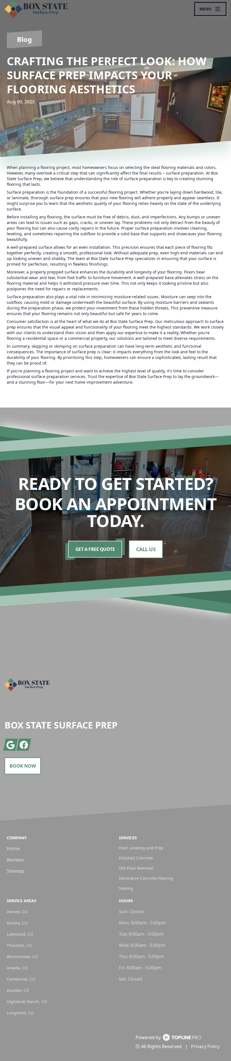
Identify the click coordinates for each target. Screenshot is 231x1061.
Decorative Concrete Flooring (146, 878)
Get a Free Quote (95, 549)
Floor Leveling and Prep (141, 847)
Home (13, 848)
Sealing (126, 888)
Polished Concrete (136, 858)
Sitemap (15, 871)
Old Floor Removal (136, 868)
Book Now (23, 766)
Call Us (146, 549)
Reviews (15, 860)
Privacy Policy (205, 1046)
